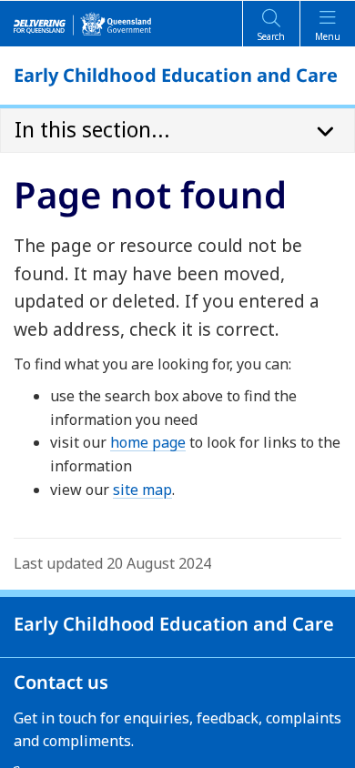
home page (148, 442)
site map (142, 490)
